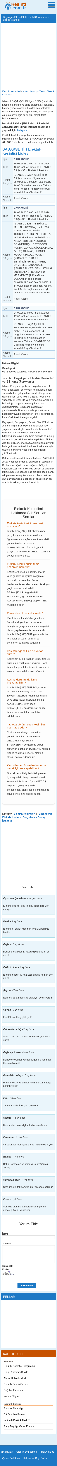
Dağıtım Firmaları (13, 1390)
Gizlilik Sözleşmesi (27, 1451)
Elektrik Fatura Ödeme (16, 1384)
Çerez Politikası (11, 1458)
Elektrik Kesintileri (25, 813)
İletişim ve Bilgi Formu (35, 1458)
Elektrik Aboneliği (13, 1408)
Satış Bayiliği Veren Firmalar (19, 1426)
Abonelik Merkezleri (15, 1378)
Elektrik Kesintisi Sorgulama (19, 1366)
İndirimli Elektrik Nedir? (17, 1420)
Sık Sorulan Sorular (15, 1414)
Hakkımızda (47, 1451)
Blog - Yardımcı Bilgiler (16, 1372)
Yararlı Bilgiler (11, 1396)
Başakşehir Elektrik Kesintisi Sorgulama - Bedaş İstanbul (27, 817)
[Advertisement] (28, 54)
